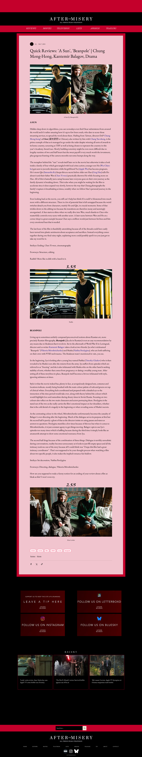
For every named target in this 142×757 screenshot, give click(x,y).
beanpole (67, 551)
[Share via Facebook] (31, 564)
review (33, 551)
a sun (59, 551)
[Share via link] (42, 564)
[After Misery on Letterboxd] (65, 751)
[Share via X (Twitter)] (36, 564)
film (47, 551)
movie (40, 551)
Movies (39, 556)
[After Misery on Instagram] (71, 751)
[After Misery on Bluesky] (76, 751)
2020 (53, 551)
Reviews (32, 556)
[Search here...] (84, 728)
